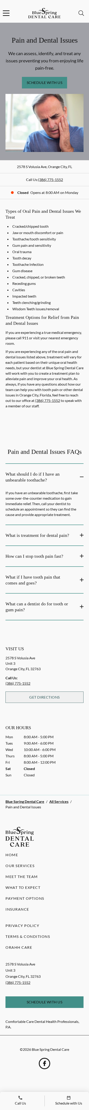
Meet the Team (21, 876)
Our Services (19, 865)
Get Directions (44, 697)
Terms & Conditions (27, 936)
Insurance (17, 909)
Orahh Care (18, 947)
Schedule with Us (45, 82)
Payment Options (24, 898)
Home (11, 855)
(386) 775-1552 (50, 179)
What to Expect (22, 887)
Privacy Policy (22, 925)
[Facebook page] (44, 1063)
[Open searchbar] (81, 13)
